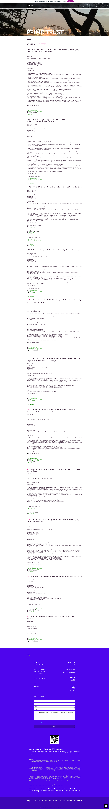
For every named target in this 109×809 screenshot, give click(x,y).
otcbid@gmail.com (41, 664)
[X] (80, 800)
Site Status (72, 692)
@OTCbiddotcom (35, 230)
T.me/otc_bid (30, 113)
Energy (73, 689)
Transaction (72, 690)
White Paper (36, 686)
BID (37, 654)
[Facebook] (81, 800)
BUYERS (42, 44)
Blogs (73, 684)
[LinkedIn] (78, 800)
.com (38, 654)
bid (32, 6)
